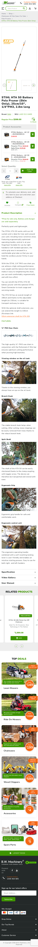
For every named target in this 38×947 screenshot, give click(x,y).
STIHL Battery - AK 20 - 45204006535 (20, 143)
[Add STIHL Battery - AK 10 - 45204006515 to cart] (33, 134)
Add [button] (20, 638)
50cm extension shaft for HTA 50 (15, 316)
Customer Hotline (30, 2)
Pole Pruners (6, 18)
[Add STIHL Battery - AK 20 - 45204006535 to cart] (33, 146)
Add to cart (30, 171)
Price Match (31, 205)
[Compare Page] (22, 204)
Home (4, 13)
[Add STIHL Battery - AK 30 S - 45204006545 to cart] (33, 159)
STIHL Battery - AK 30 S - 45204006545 (20, 156)
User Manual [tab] (8, 583)
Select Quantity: (9, 166)
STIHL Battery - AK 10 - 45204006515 (20, 133)
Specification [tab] (8, 572)
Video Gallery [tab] (9, 577)
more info (7, 185)
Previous (4, 85)
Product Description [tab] (12, 213)
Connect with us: (5, 870)
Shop (11, 13)
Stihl (9, 114)
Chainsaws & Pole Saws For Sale (14, 16)
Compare (17, 205)
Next (33, 85)
